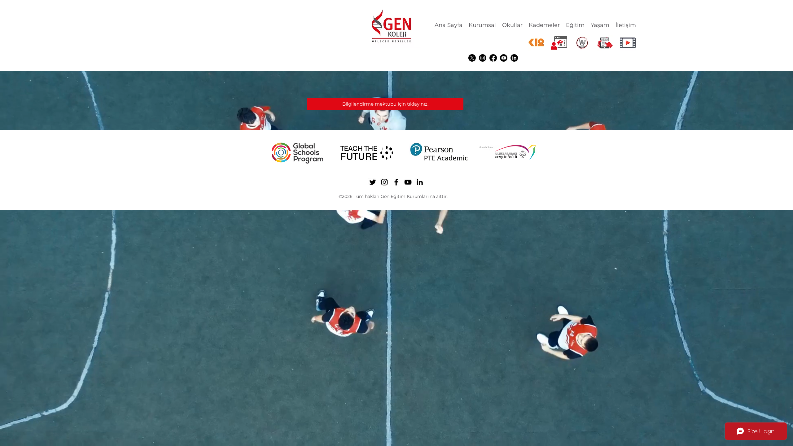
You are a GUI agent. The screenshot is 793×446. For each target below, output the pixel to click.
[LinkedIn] (514, 58)
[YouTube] (503, 58)
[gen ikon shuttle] (605, 43)
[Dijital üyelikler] (559, 43)
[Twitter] (472, 58)
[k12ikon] (536, 43)
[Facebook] (493, 58)
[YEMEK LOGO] (582, 43)
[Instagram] (482, 58)
